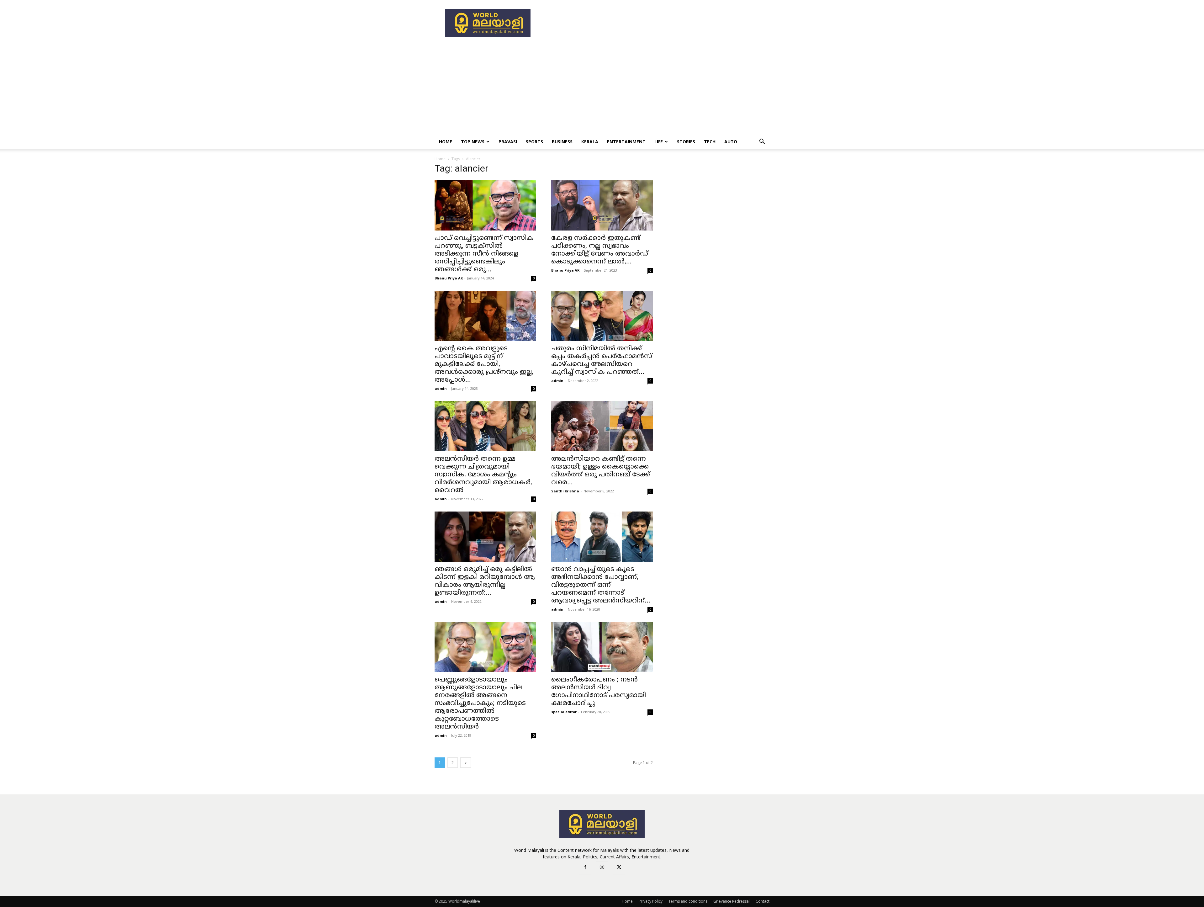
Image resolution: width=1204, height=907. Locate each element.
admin (441, 388)
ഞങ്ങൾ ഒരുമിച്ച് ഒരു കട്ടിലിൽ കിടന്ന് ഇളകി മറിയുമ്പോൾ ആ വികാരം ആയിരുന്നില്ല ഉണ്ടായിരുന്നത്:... (485, 581)
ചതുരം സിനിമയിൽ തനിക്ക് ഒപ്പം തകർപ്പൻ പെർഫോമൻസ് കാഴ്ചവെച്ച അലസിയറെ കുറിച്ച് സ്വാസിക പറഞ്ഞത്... (601, 360)
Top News (472, 142)
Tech (710, 142)
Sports (534, 142)
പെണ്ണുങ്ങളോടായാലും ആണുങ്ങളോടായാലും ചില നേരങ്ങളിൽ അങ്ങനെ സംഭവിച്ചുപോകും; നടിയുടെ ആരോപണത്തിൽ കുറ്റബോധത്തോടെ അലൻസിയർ (480, 703)
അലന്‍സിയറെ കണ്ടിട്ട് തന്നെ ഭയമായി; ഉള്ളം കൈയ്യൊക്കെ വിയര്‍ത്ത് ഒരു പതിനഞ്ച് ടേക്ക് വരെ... (600, 471)
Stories (686, 142)
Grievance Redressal (731, 901)
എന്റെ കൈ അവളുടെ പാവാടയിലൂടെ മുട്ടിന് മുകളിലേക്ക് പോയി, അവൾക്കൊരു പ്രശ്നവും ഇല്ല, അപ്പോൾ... (484, 364)
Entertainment (626, 142)
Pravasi (508, 142)
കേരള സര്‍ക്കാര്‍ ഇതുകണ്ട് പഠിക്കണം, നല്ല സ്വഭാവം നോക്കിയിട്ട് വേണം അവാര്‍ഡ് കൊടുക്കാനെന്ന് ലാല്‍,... (599, 250)
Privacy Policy (651, 901)
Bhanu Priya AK (449, 278)
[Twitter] (619, 868)
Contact (762, 901)
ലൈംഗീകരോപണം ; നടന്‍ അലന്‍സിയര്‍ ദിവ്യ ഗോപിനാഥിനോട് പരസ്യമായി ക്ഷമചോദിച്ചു (598, 692)
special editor (564, 711)
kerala (589, 142)
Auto (730, 142)
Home (445, 142)
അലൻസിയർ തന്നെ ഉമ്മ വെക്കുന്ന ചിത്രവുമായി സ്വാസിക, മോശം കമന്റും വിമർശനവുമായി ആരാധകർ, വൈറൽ (483, 475)
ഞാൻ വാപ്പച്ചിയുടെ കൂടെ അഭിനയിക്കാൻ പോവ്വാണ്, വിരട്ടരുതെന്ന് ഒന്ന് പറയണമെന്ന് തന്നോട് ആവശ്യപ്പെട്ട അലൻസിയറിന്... (600, 585)
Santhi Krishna (565, 491)
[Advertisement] (655, 23)
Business (562, 142)
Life (658, 142)
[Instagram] (602, 868)
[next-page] (465, 762)
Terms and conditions (687, 901)
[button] (761, 142)
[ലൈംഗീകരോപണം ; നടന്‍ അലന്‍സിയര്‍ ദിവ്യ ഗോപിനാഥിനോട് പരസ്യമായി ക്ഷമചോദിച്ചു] (602, 647)
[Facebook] (585, 868)
